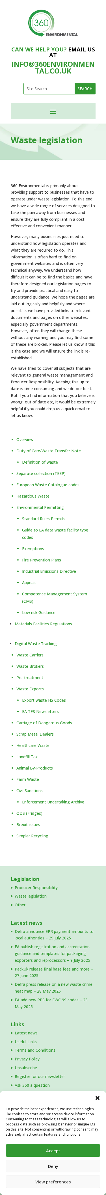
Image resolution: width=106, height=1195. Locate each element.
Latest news (26, 922)
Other (20, 904)
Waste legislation (31, 896)
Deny (53, 1166)
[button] (97, 1098)
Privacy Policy (27, 1059)
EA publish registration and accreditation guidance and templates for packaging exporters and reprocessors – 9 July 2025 (52, 953)
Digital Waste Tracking (36, 643)
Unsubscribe (26, 1067)
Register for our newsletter (40, 1076)
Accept (53, 1150)
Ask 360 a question (32, 1085)
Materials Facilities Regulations (43, 623)
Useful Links (26, 1041)
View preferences (53, 1182)
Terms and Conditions (35, 1050)
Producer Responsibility (36, 887)
